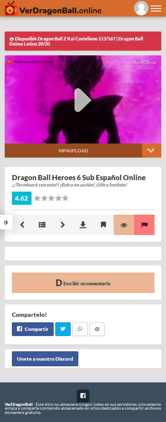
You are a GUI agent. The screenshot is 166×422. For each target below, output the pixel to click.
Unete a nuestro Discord (45, 359)
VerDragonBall (19, 404)
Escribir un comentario (86, 283)
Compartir (36, 329)
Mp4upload (73, 150)
